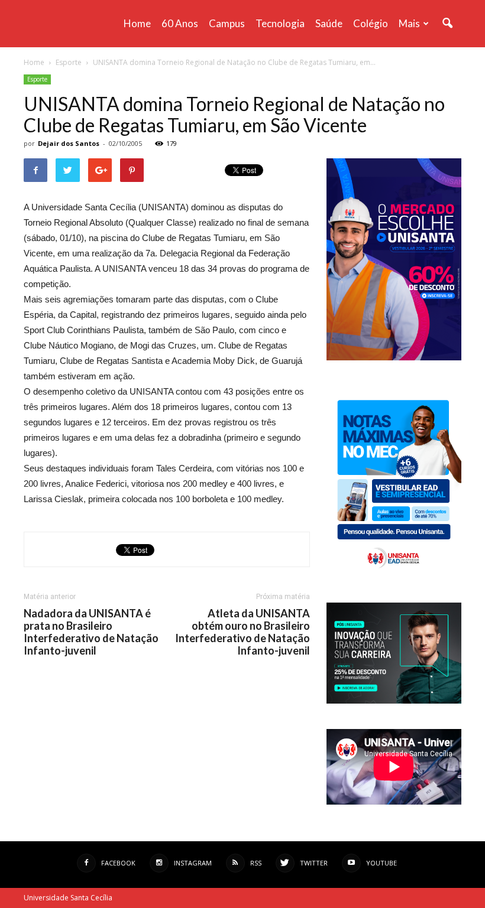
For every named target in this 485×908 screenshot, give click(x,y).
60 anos (179, 23)
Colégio (370, 23)
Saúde (328, 23)
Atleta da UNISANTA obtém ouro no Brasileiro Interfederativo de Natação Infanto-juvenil (242, 632)
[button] (447, 23)
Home (137, 23)
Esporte (37, 79)
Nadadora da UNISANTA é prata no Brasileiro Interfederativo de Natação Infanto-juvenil (91, 632)
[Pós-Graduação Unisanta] (393, 700)
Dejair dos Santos (68, 143)
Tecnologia (280, 23)
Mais (409, 23)
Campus (227, 23)
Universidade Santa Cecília (68, 898)
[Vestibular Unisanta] (393, 357)
